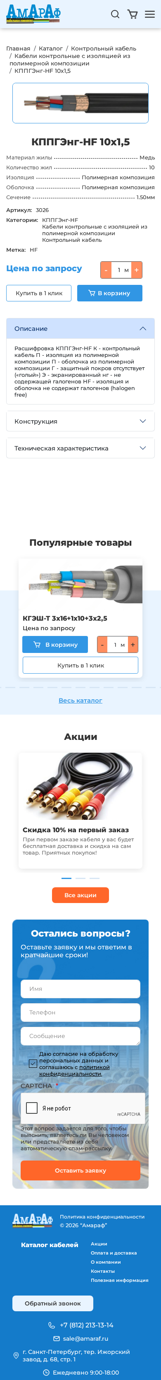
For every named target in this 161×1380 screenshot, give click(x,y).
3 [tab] (94, 878)
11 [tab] (94, 687)
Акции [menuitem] (99, 1244)
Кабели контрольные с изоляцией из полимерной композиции (70, 59)
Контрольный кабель (103, 48)
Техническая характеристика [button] (61, 448)
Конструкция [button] (35, 421)
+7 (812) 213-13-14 (87, 1325)
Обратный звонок (53, 1303)
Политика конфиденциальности (102, 1217)
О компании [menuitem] (106, 1262)
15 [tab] (151, 687)
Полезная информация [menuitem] (120, 1280)
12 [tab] (109, 687)
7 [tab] (38, 687)
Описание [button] (30, 328)
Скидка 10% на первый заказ (76, 830)
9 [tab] (66, 687)
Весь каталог (80, 700)
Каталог (51, 48)
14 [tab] (137, 687)
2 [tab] (80, 878)
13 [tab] (123, 687)
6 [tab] (24, 687)
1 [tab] (66, 878)
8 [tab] (52, 687)
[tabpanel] (80, 618)
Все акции (80, 895)
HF (34, 249)
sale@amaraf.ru (85, 1338)
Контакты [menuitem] (103, 1271)
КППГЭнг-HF (60, 220)
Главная (18, 48)
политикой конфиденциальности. (74, 1070)
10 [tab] (80, 687)
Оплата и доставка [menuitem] (114, 1253)
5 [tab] (10, 687)
